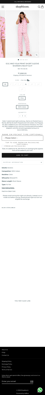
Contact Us (5, 355)
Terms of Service (7, 369)
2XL (32, 84)
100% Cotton (22, 107)
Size (21, 80)
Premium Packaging (15, 146)
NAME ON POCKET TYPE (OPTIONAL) (22, 134)
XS (5, 84)
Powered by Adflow (22, 393)
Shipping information (13, 162)
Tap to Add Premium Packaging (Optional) (22, 143)
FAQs (3, 352)
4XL (22, 89)
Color (22, 95)
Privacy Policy (6, 367)
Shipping (15, 75)
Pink (22, 98)
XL (26, 84)
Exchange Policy (7, 364)
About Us (5, 349)
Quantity (23, 112)
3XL (38, 84)
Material (22, 103)
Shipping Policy (7, 361)
